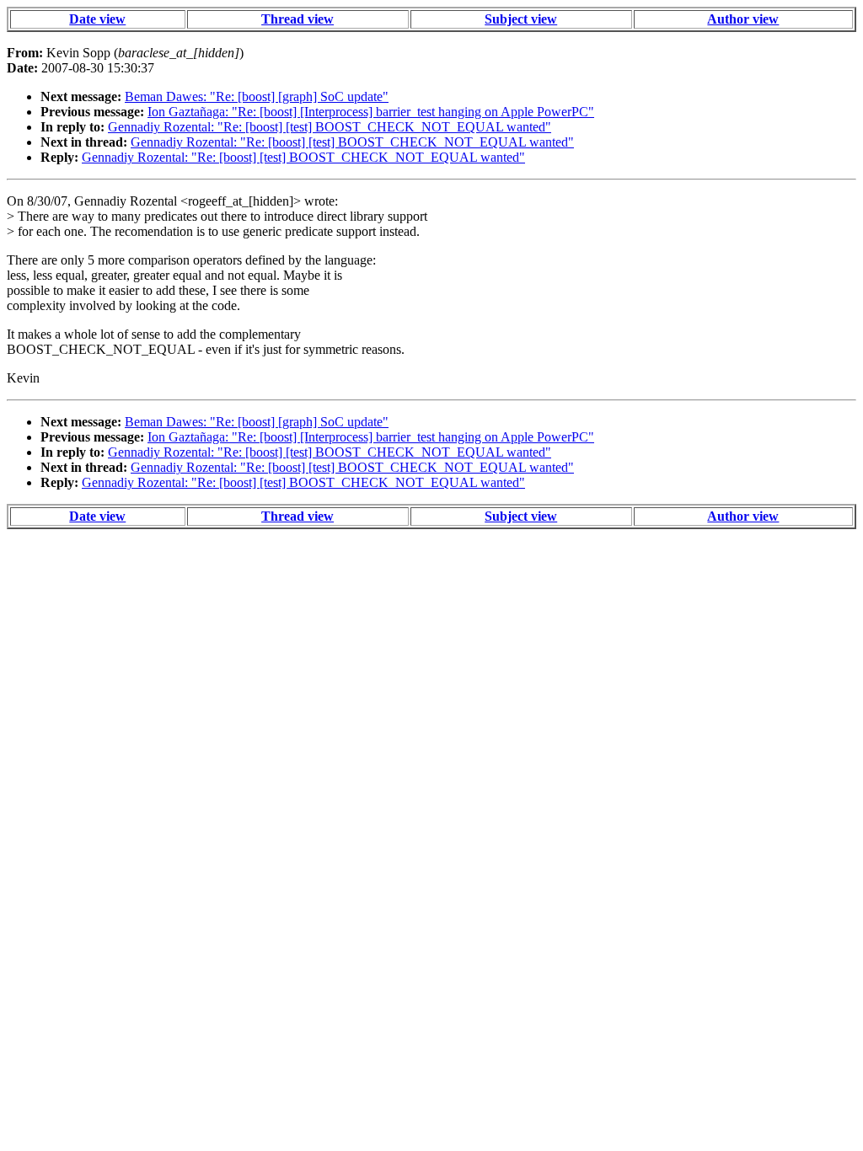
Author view (743, 19)
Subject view (521, 19)
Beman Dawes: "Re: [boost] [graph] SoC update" (257, 96)
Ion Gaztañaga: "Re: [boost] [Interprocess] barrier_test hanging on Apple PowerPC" (370, 111)
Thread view (297, 19)
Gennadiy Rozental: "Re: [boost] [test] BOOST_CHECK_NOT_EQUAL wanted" (329, 127)
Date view (97, 19)
